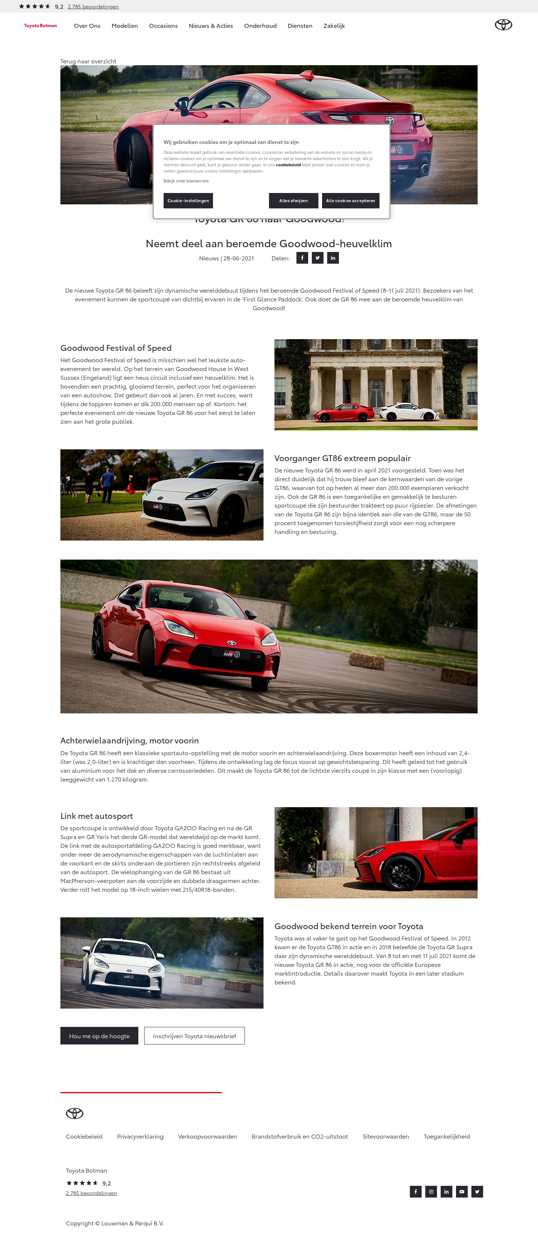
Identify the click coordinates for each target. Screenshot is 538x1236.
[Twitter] (318, 258)
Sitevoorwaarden (386, 1136)
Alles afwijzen (293, 200)
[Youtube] (462, 1192)
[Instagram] (431, 1192)
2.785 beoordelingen (93, 6)
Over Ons (87, 25)
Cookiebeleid (84, 1136)
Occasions (163, 25)
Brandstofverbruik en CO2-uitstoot (300, 1136)
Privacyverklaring (140, 1136)
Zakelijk (334, 25)
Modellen (125, 25)
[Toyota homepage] (503, 25)
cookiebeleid (288, 164)
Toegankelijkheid (447, 1136)
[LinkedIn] (333, 258)
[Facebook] (302, 258)
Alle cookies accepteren (351, 200)
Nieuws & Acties (211, 25)
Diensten (300, 25)
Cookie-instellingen (188, 200)
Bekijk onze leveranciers (186, 180)
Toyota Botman (40, 25)
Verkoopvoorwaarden (207, 1136)
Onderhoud (260, 25)
